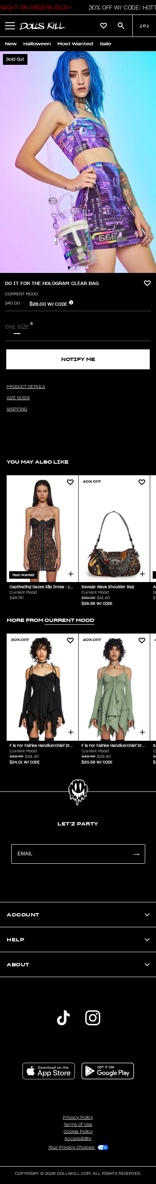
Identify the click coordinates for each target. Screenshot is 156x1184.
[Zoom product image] (78, 162)
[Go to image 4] (83, 267)
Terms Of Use (78, 1125)
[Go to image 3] (78, 267)
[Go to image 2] (73, 267)
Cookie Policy (78, 1132)
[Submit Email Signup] (136, 854)
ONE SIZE (17, 326)
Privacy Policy (78, 1117)
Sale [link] (105, 44)
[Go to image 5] (87, 267)
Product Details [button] (26, 387)
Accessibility (78, 1139)
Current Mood (21, 294)
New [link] (11, 44)
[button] (10, 26)
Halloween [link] (37, 44)
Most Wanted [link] (75, 44)
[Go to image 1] (69, 267)
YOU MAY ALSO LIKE (38, 462)
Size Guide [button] (18, 398)
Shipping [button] (17, 409)
